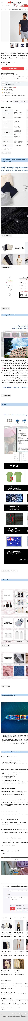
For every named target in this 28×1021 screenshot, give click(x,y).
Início (2, 9)
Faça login (4, 95)
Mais (2, 1009)
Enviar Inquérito (13, 68)
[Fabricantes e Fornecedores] (14, 2)
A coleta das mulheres (5, 986)
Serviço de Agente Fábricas (7, 1000)
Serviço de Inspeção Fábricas (21, 1003)
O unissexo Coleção (17, 986)
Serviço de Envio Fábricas (7, 1003)
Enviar (12, 908)
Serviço (6, 9)
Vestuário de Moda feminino (7, 988)
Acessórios (3, 983)
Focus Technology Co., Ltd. (23, 1013)
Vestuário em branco (17, 983)
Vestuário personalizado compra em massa (11, 1007)
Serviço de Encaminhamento (21, 1000)
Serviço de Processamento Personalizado (16, 9)
